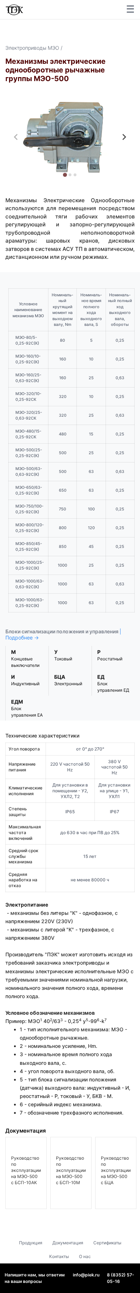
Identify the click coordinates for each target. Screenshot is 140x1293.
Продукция (30, 1242)
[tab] (65, 175)
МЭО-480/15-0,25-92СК (28, 434)
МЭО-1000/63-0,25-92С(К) (29, 602)
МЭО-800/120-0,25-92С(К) (29, 527)
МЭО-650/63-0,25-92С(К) (28, 490)
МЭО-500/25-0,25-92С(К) (28, 453)
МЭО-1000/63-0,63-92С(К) (29, 584)
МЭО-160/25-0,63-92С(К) (28, 378)
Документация (67, 1242)
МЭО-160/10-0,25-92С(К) (28, 359)
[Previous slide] (16, 137)
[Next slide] (123, 137)
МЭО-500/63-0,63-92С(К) (28, 471)
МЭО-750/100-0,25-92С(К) (29, 509)
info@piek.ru (86, 1274)
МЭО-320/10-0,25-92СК (28, 396)
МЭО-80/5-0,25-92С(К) (27, 340)
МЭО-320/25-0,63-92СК (28, 415)
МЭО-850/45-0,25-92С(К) (28, 546)
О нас (85, 1256)
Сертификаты (107, 1242)
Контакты (59, 1256)
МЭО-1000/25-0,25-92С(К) (29, 565)
